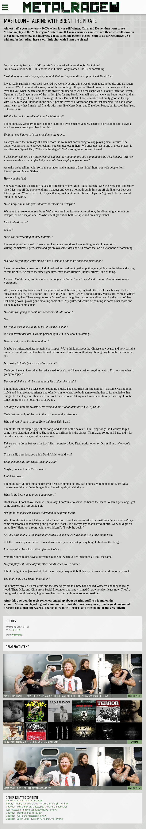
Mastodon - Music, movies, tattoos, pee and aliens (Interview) (36, 806)
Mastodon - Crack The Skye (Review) (24, 800)
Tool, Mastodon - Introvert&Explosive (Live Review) (31, 809)
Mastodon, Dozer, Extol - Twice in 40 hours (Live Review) (34, 818)
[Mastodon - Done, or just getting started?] (72, 768)
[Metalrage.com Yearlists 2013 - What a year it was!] (72, 722)
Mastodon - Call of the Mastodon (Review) (26, 815)
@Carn (16, 629)
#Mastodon (17, 635)
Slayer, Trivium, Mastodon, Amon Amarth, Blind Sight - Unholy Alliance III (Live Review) (37, 805)
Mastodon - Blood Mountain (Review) (24, 812)
